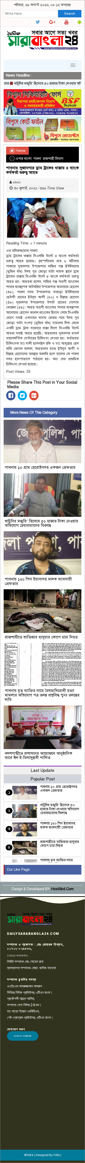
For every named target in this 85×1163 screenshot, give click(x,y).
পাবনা (37, 158)
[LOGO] (29, 919)
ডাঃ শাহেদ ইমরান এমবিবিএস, (23, 1011)
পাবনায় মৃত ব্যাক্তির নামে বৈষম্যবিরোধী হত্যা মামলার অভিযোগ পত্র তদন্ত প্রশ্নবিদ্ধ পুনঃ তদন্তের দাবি (42, 695)
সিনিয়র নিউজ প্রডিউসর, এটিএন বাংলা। (30, 992)
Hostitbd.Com (62, 889)
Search (69, 14)
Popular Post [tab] (42, 779)
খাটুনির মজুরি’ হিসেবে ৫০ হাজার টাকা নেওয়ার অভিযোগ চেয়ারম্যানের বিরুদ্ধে (41, 523)
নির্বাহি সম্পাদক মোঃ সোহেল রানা (25, 961)
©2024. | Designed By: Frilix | (42, 1155)
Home (20, 151)
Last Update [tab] (42, 770)
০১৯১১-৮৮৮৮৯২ (17, 955)
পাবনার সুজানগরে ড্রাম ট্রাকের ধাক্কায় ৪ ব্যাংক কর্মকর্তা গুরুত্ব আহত (42, 170)
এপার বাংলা (23, 158)
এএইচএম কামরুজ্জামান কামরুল (24, 986)
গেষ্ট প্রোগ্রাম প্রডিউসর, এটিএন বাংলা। (30, 1017)
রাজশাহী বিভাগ (53, 158)
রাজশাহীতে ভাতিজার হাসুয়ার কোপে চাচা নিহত (41, 637)
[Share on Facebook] (10, 395)
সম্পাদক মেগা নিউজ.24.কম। (24, 1005)
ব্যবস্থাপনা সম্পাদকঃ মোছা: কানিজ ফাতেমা (31, 968)
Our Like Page (18, 869)
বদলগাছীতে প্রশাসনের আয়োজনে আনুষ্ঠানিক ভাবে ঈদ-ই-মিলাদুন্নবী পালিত (38, 755)
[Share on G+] (34, 395)
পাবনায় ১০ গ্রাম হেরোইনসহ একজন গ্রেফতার (40, 467)
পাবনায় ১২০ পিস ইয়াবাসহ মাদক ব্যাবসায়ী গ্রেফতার (38, 581)
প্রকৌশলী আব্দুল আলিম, (21, 998)
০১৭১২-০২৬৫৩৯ (23, 1035)
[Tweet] (22, 395)
